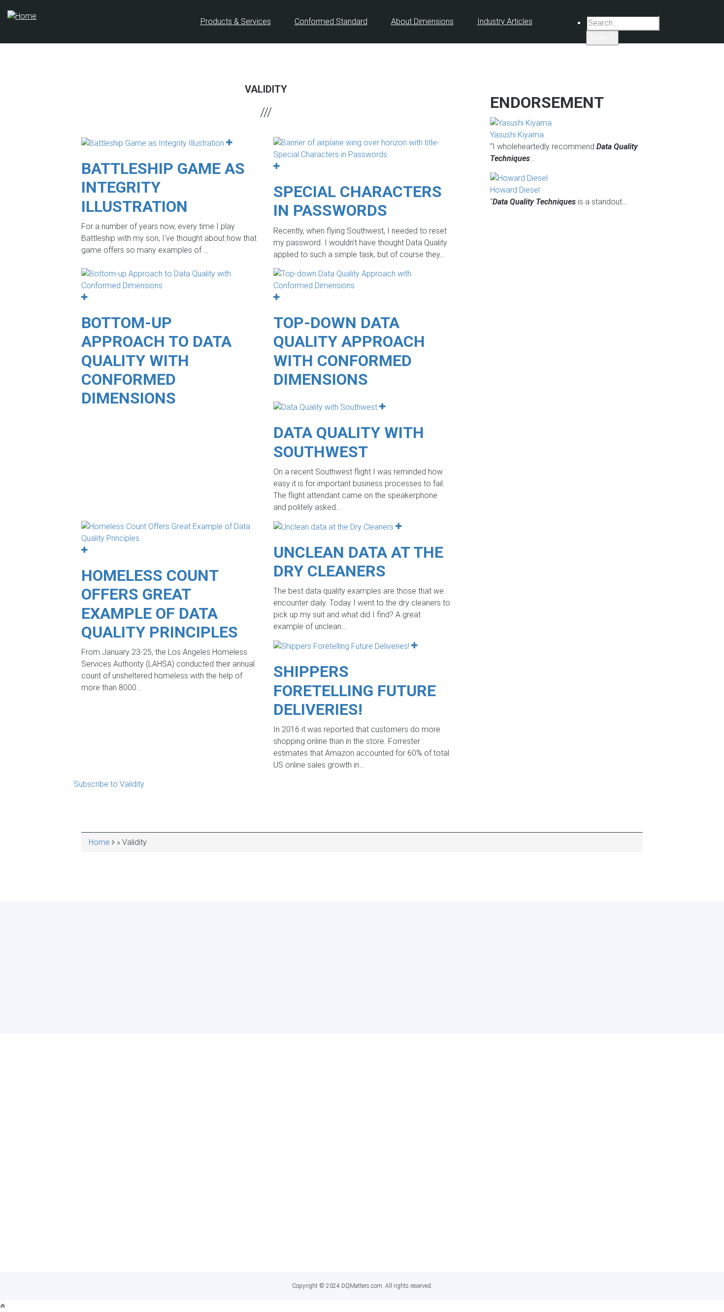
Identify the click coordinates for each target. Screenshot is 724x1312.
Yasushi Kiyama (517, 134)
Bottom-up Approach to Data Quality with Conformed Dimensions (156, 360)
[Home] (21, 15)
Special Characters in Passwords (357, 201)
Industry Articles (504, 21)
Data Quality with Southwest (348, 442)
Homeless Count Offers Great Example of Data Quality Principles (159, 603)
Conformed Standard (331, 21)
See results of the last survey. (388, 1011)
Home (99, 842)
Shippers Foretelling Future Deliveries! (354, 690)
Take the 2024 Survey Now (362, 993)
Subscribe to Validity (109, 784)
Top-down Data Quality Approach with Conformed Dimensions (349, 351)
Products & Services (235, 21)
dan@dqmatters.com (406, 1245)
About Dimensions (422, 21)
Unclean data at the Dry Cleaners (358, 561)
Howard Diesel (515, 190)
